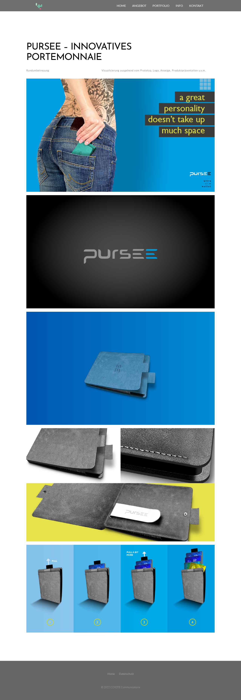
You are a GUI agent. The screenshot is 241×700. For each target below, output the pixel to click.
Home (111, 673)
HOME (121, 5)
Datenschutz (126, 673)
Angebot (139, 5)
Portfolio (161, 5)
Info (179, 5)
